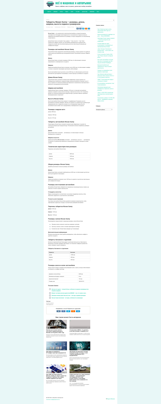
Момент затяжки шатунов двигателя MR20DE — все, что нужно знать (69, 293)
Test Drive (77, 11)
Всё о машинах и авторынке (73, 3)
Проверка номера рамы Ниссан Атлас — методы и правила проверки (69, 295)
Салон (72, 11)
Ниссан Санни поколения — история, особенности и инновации (67, 297)
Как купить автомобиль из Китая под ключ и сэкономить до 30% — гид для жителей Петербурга (105, 61)
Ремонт (66, 11)
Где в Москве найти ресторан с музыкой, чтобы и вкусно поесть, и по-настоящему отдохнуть (105, 76)
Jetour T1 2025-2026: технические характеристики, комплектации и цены (105, 94)
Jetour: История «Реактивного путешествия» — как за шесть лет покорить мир (105, 50)
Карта (98, 11)
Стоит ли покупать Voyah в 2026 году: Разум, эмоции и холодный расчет (105, 56)
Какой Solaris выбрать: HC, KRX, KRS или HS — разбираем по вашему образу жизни (105, 99)
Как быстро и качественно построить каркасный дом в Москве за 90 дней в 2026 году (55, 331)
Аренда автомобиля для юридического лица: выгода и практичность (104, 66)
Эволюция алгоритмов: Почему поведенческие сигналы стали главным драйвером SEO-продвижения (78, 353)
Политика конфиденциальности (53, 399)
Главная (47, 19)
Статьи (72, 27)
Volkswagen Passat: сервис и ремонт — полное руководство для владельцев (106, 40)
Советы (61, 11)
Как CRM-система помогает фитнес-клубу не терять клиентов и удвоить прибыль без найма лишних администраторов (56, 376)
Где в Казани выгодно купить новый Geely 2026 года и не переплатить (104, 31)
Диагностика (84, 11)
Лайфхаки (55, 11)
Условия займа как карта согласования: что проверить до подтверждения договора (105, 45)
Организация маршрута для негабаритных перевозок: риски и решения (105, 89)
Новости (49, 11)
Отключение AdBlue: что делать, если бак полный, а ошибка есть (79, 330)
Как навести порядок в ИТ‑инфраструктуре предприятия (56, 352)
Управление (92, 11)
